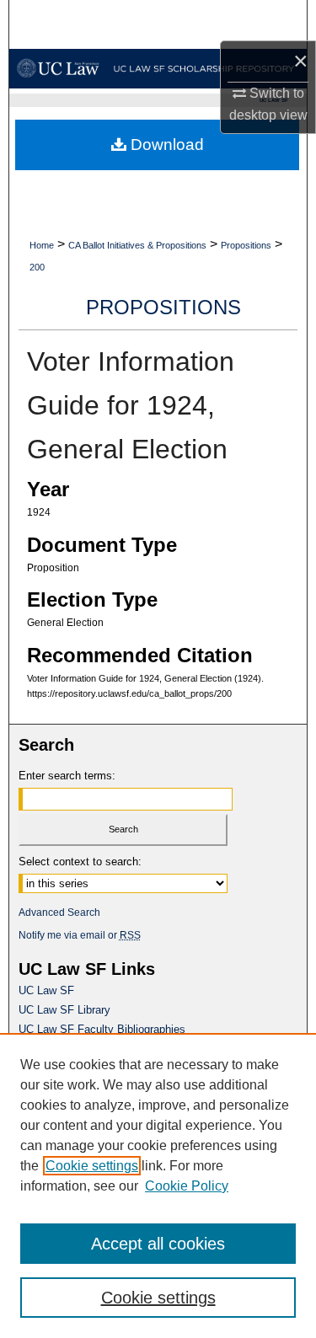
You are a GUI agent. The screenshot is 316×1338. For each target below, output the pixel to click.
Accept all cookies (158, 1243)
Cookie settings (92, 1166)
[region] (158, 1185)
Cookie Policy (186, 1186)
